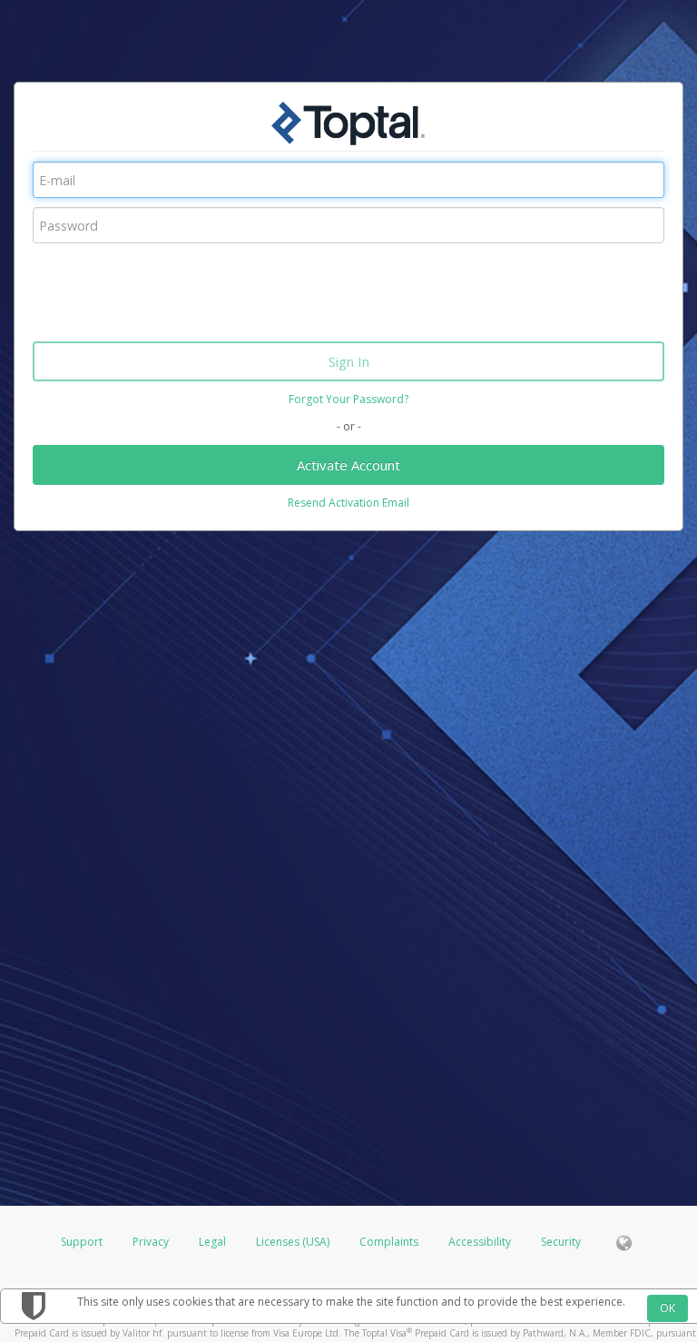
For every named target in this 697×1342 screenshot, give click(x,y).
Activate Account (348, 465)
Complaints (390, 1241)
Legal (212, 1241)
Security (561, 1241)
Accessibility (479, 1241)
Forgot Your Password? (348, 399)
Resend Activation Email (348, 502)
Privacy (151, 1241)
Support (82, 1241)
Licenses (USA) (294, 1241)
